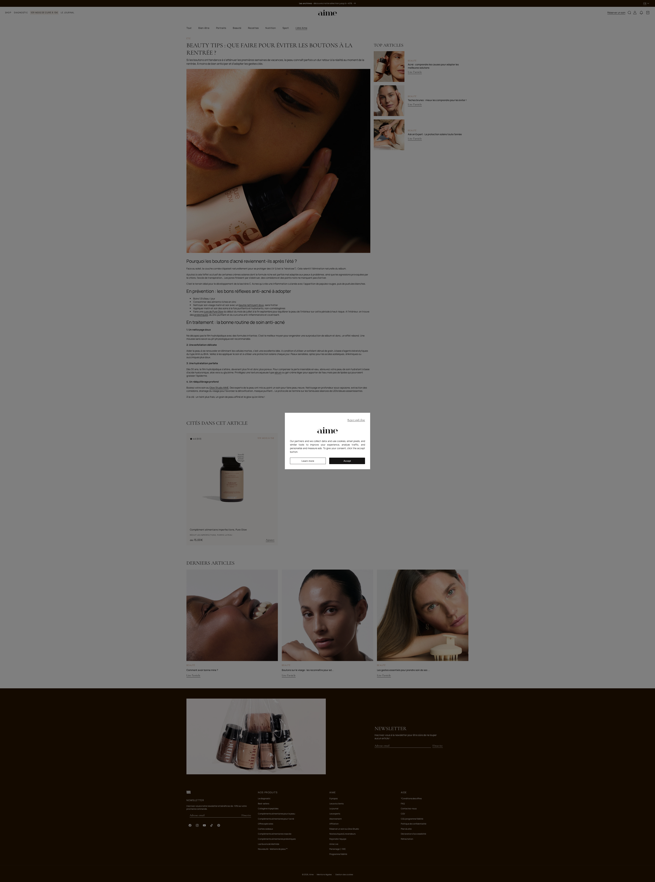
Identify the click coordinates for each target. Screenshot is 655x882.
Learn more (308, 461)
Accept (347, 461)
